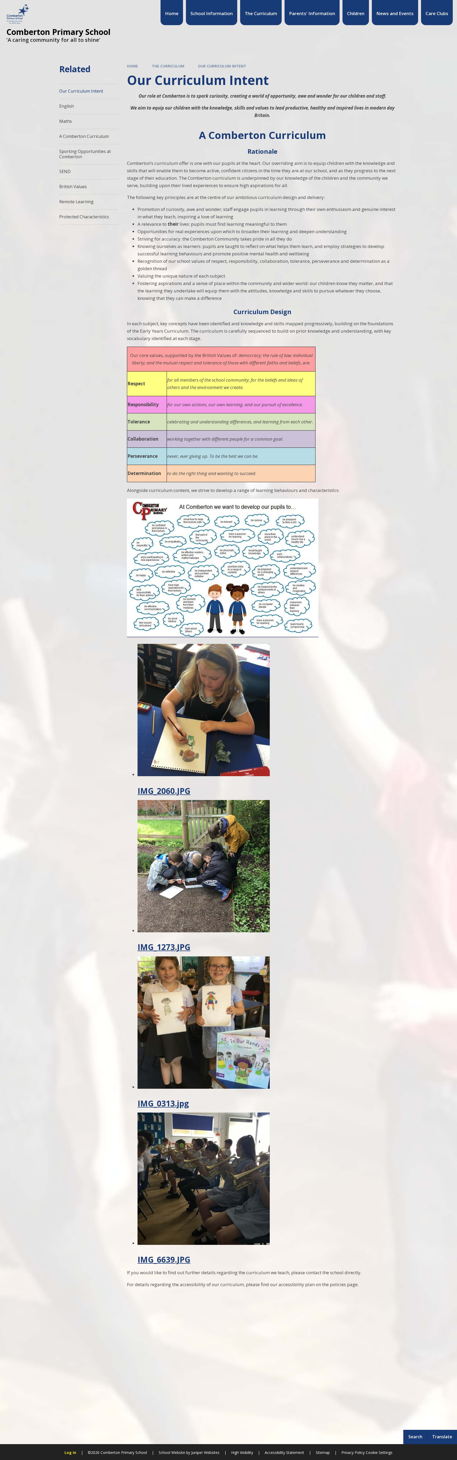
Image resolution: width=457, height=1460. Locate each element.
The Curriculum (168, 66)
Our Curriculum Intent (222, 66)
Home (132, 66)
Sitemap (323, 1452)
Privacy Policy (353, 1452)
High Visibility (242, 1452)
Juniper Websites (205, 1452)
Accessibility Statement (284, 1452)
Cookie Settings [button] (379, 1452)
